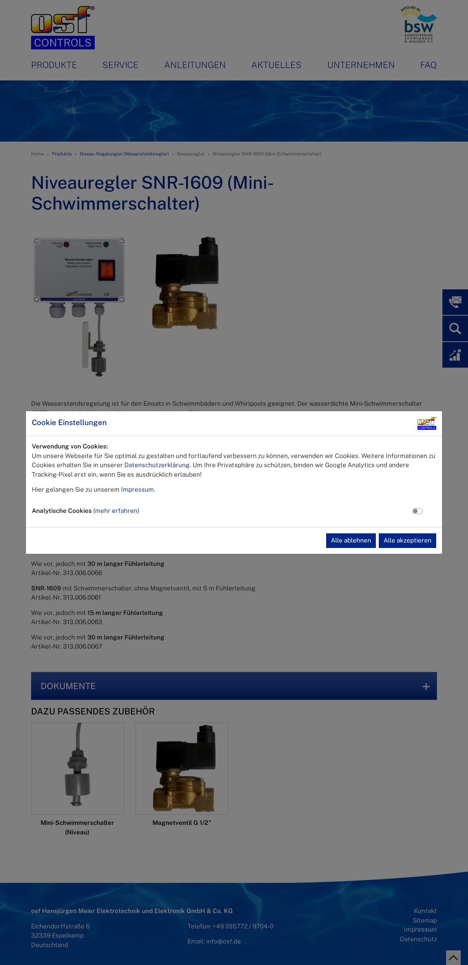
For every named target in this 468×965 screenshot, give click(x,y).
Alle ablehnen (351, 540)
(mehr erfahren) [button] (116, 510)
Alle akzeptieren (407, 540)
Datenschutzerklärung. (157, 465)
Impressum (137, 489)
